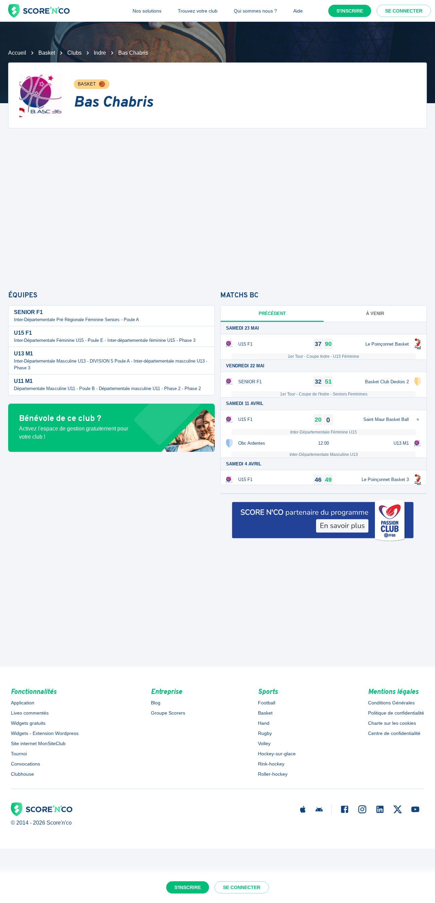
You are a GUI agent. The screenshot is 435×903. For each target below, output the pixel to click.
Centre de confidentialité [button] (394, 733)
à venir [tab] (375, 313)
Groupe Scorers (168, 713)
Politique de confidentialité (396, 713)
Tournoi (19, 753)
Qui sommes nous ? (255, 11)
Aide (298, 11)
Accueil (17, 53)
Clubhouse (22, 774)
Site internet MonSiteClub (38, 743)
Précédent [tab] (272, 313)
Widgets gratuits (28, 723)
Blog (155, 702)
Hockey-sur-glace (277, 753)
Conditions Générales (391, 702)
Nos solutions (147, 11)
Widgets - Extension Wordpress (45, 733)
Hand (263, 723)
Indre (100, 53)
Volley (264, 743)
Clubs (74, 53)
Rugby (265, 733)
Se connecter (403, 11)
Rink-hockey (271, 764)
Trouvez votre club (198, 11)
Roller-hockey (273, 774)
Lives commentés (30, 713)
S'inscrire (349, 11)
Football (266, 702)
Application (22, 702)
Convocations (25, 764)
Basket (46, 53)
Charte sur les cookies (392, 723)
